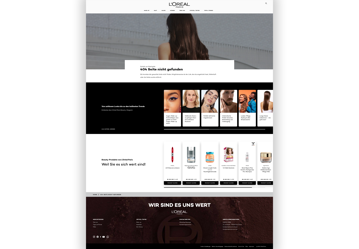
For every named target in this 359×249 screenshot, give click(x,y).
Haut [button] (155, 10)
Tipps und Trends (97, 224)
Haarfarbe (139, 224)
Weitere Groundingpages (217, 246)
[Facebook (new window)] (100, 237)
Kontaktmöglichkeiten (185, 224)
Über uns (95, 222)
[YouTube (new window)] (103, 237)
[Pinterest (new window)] (98, 237)
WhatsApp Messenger (185, 222)
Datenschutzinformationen (230, 246)
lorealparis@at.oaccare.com (230, 229)
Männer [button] (172, 10)
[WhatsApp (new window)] (107, 236)
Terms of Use (241, 246)
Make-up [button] (146, 10)
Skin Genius (139, 227)
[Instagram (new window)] (94, 237)
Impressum (251, 246)
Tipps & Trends (208, 10)
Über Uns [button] (182, 10)
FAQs (94, 227)
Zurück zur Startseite (147, 66)
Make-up (138, 222)
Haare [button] (163, 10)
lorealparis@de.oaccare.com (230, 227)
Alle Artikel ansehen (108, 129)
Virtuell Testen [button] (195, 10)
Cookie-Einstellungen (206, 246)
